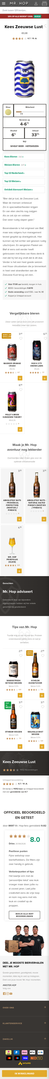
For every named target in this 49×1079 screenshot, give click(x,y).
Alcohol (13, 130)
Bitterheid (30, 107)
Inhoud (35, 130)
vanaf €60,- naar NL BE (26, 292)
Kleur (8, 107)
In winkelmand (24, 1073)
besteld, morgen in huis (25, 284)
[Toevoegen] (20, 378)
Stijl (24, 141)
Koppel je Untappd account (19, 295)
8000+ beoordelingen (20, 288)
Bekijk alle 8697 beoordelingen (24, 914)
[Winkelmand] (44, 3)
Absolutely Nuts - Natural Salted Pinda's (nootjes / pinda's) (36, 504)
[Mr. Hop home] (19, 3)
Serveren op (24, 119)
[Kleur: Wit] (8, 112)
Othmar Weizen (13, 732)
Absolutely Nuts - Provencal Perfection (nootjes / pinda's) (12, 505)
